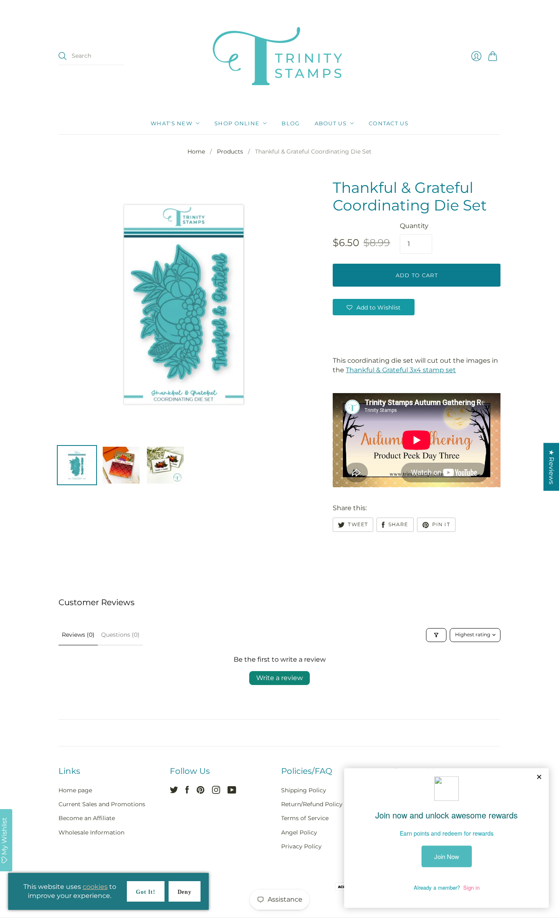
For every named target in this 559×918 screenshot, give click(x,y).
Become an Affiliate (87, 818)
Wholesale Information (91, 832)
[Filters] (436, 635)
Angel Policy (299, 832)
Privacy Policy (301, 846)
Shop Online (236, 123)
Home (196, 151)
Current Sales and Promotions (102, 804)
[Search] (63, 56)
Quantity (414, 226)
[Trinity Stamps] (279, 56)
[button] (374, 307)
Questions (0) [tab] (120, 634)
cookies (95, 887)
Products (230, 151)
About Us (331, 123)
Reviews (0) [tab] (78, 634)
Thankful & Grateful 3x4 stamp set (401, 370)
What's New (171, 123)
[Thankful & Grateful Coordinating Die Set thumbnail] (77, 465)
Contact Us (388, 123)
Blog (291, 123)
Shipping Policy (303, 790)
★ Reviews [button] (551, 467)
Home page (75, 790)
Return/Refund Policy (312, 804)
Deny (185, 892)
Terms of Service (305, 818)
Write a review (279, 678)
